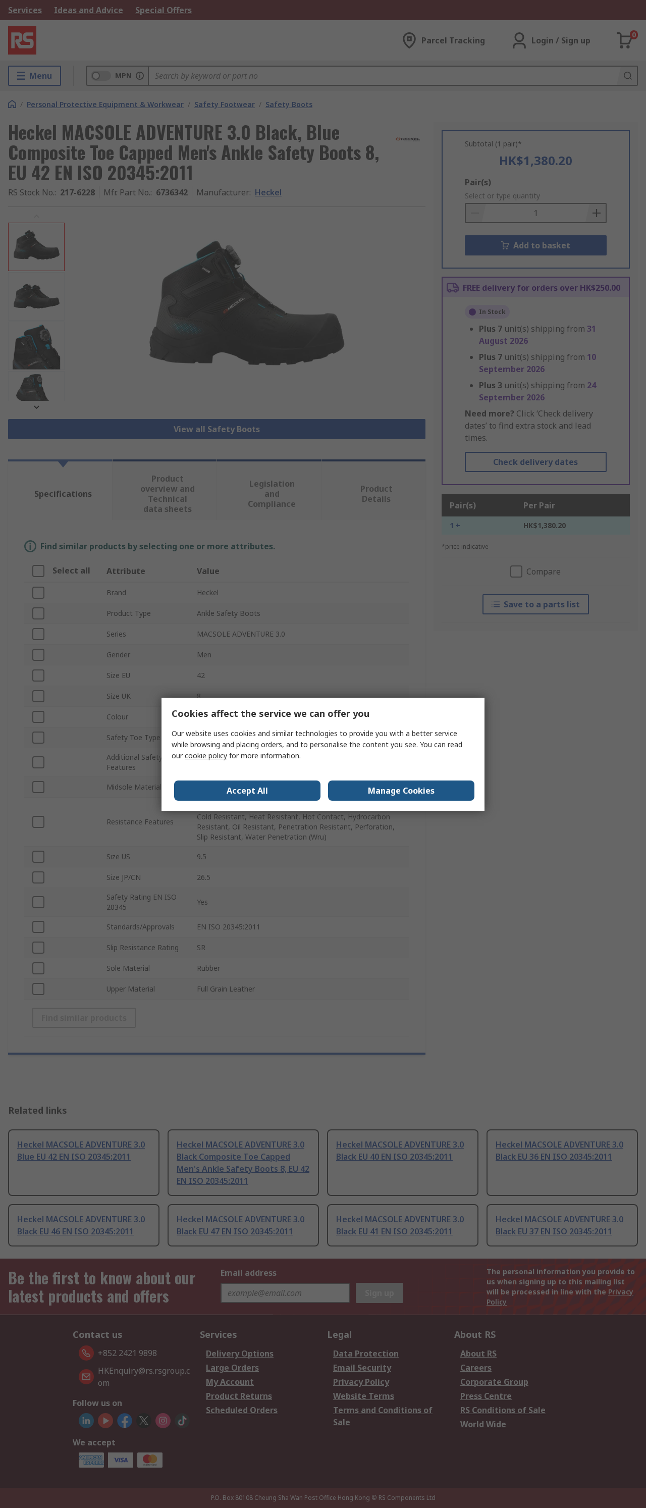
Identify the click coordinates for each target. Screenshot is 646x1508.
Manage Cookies (401, 790)
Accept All (247, 790)
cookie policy (206, 755)
